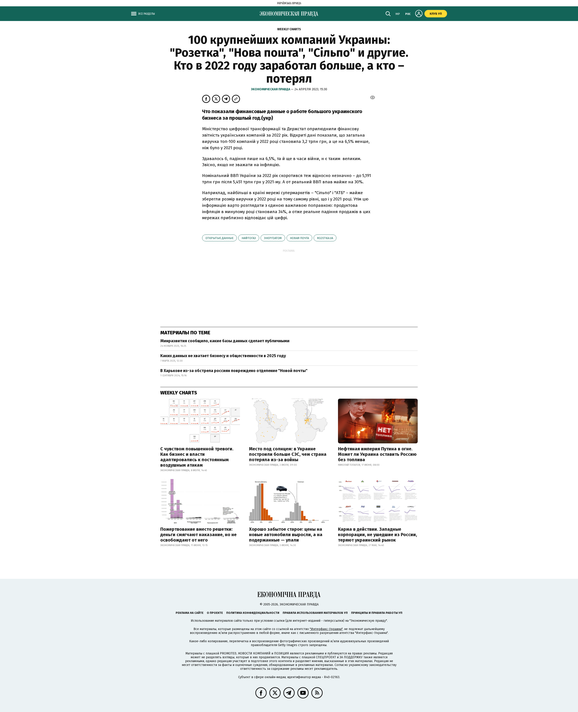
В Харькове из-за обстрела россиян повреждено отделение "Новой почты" (234, 370)
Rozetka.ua (325, 238)
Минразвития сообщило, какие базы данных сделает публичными (224, 340)
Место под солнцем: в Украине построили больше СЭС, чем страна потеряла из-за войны (287, 454)
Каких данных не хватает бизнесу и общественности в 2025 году (223, 355)
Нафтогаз (249, 238)
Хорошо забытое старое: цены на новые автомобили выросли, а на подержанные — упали (285, 534)
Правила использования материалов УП (315, 612)
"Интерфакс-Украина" (326, 629)
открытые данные (219, 238)
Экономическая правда (271, 89)
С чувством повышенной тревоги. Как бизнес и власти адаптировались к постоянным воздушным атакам (196, 457)
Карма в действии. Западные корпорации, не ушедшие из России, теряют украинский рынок (377, 534)
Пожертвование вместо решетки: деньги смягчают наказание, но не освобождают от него (198, 534)
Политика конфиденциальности (252, 612)
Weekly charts (289, 29)
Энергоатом (273, 238)
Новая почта (299, 238)
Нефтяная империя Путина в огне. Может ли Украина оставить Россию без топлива (377, 454)
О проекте (215, 612)
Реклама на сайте (189, 612)
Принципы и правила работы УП (376, 612)
